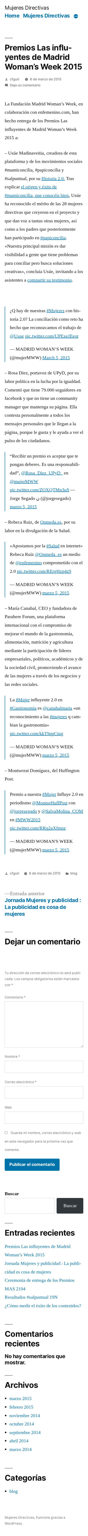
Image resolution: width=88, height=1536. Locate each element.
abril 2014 (18, 1441)
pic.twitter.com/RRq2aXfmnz (38, 828)
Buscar (12, 1194)
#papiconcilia (53, 238)
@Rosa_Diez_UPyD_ (42, 473)
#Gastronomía (23, 708)
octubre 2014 (21, 1424)
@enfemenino (28, 563)
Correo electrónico (21, 1082)
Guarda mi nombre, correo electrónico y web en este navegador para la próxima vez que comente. (43, 1141)
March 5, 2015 (56, 358)
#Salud (52, 546)
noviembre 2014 (24, 1416)
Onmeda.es (51, 522)
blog (73, 873)
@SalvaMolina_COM (62, 811)
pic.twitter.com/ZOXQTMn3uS (39, 490)
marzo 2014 (20, 1449)
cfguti (14, 79)
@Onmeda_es (48, 554)
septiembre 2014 (25, 1433)
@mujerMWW (24, 481)
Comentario (15, 997)
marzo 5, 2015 (23, 507)
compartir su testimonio (49, 280)
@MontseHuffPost (49, 803)
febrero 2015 (21, 1407)
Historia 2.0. (53, 179)
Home (12, 15)
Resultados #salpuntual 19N (31, 1297)
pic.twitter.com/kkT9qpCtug (36, 734)
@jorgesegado (23, 811)
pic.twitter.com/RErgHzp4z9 (44, 571)
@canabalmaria (57, 708)
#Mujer (23, 700)
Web (8, 1107)
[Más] (75, 16)
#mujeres (58, 717)
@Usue (17, 336)
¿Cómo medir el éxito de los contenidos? (43, 1306)
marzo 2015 (20, 1399)
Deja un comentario (25, 85)
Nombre (12, 1057)
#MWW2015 (27, 820)
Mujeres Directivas (27, 7)
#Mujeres (56, 311)
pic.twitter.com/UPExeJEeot (51, 336)
